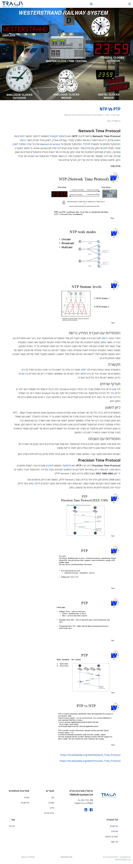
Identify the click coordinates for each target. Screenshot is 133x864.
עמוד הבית (115, 114)
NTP (37, 483)
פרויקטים (25, 802)
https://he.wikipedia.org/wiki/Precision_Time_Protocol (90, 760)
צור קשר (114, 841)
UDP (83, 369)
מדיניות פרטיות (66, 857)
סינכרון (49, 465)
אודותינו (114, 831)
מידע (52, 807)
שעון (116, 140)
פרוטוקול (67, 465)
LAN (111, 469)
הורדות (12, 826)
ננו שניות (23, 373)
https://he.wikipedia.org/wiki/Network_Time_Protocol (90, 754)
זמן (53, 797)
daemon (44, 144)
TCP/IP (86, 144)
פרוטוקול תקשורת (58, 136)
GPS (105, 148)
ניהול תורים (49, 813)
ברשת (23, 140)
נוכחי (107, 114)
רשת (104, 338)
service (56, 144)
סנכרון (21, 136)
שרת (29, 144)
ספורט (51, 802)
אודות (26, 797)
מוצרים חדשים (111, 836)
